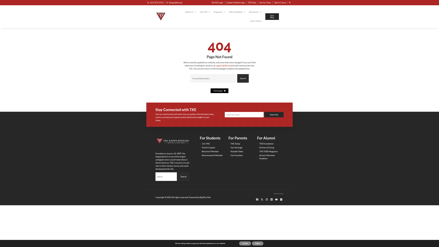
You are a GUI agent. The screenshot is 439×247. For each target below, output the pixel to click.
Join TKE (203, 12)
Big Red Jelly (205, 197)
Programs (218, 12)
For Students (210, 138)
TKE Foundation (236, 12)
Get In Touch (255, 21)
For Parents (237, 138)
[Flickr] (281, 199)
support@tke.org (223, 65)
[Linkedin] (271, 199)
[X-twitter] (262, 199)
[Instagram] (266, 199)
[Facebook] (257, 199)
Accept (245, 243)
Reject (257, 243)
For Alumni (266, 138)
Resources (253, 12)
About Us (189, 12)
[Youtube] (276, 199)
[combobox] (213, 78)
